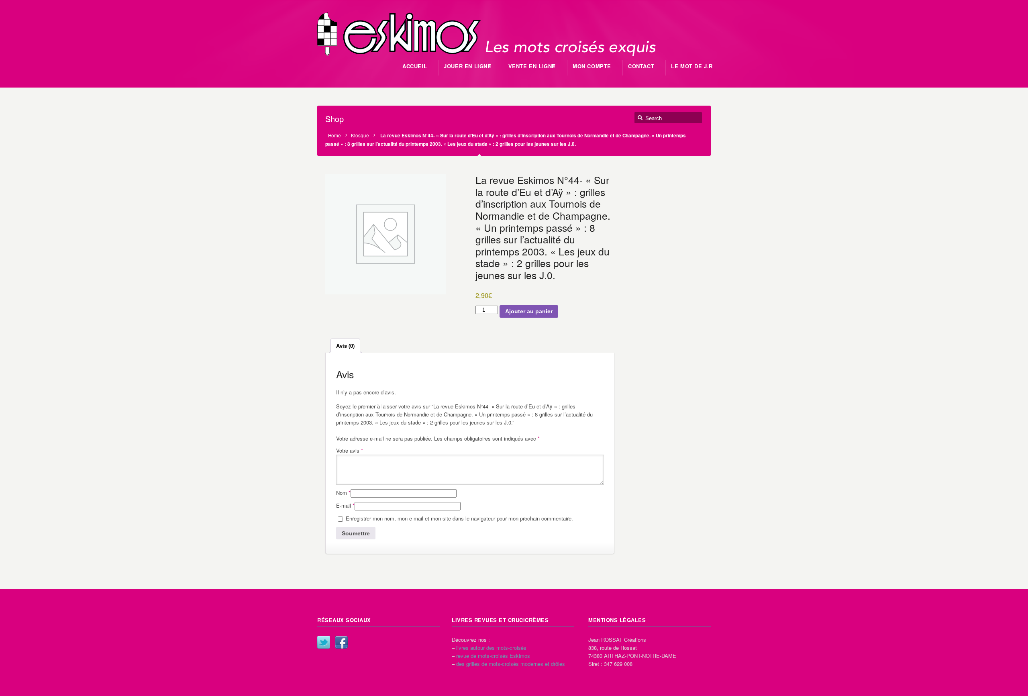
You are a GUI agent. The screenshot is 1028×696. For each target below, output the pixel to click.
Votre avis (349, 450)
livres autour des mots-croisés (491, 647)
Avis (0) (345, 345)
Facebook (341, 642)
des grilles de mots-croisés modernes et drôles (510, 663)
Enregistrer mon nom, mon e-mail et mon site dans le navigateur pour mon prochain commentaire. (459, 518)
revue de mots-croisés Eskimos (493, 655)
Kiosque (360, 135)
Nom (343, 492)
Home (334, 135)
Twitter (323, 642)
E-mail (345, 505)
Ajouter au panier (529, 311)
